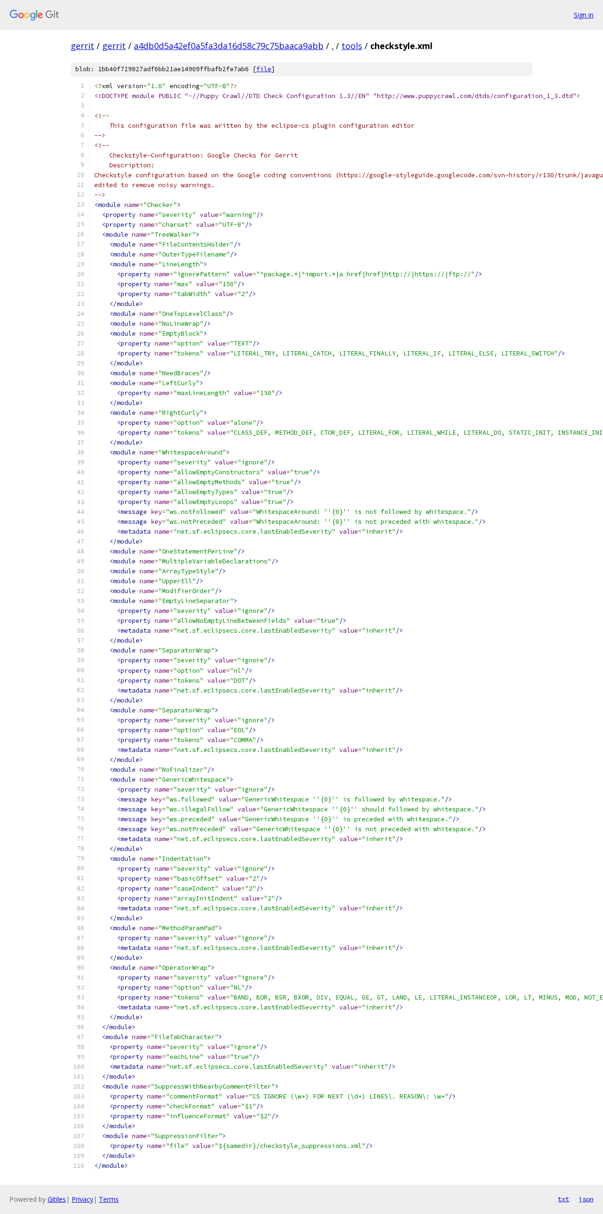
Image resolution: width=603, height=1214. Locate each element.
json (586, 1199)
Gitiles (57, 1199)
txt (563, 1199)
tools (352, 45)
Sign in (584, 14)
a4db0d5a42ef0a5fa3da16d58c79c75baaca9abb (229, 45)
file (263, 69)
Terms (109, 1199)
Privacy (82, 1199)
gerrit (82, 45)
